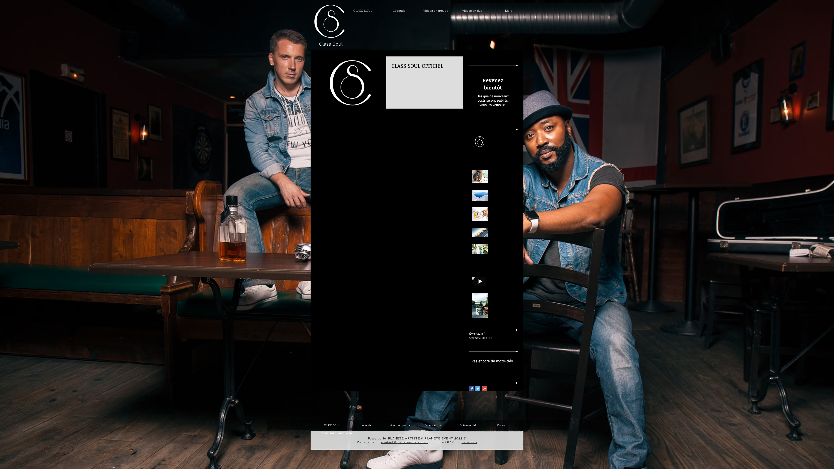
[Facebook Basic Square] (471, 388)
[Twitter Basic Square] (477, 388)
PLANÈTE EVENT (439, 438)
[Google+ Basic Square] (484, 388)
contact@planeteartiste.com (404, 442)
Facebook (469, 442)
